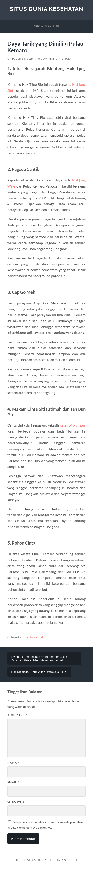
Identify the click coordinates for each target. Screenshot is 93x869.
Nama (13, 762)
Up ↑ (74, 860)
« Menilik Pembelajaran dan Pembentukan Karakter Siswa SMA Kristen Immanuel (39, 658)
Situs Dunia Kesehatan (46, 8)
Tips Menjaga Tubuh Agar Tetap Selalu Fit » (39, 672)
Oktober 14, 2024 (20, 58)
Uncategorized (33, 637)
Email (13, 782)
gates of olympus (73, 425)
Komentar (17, 715)
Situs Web (15, 802)
